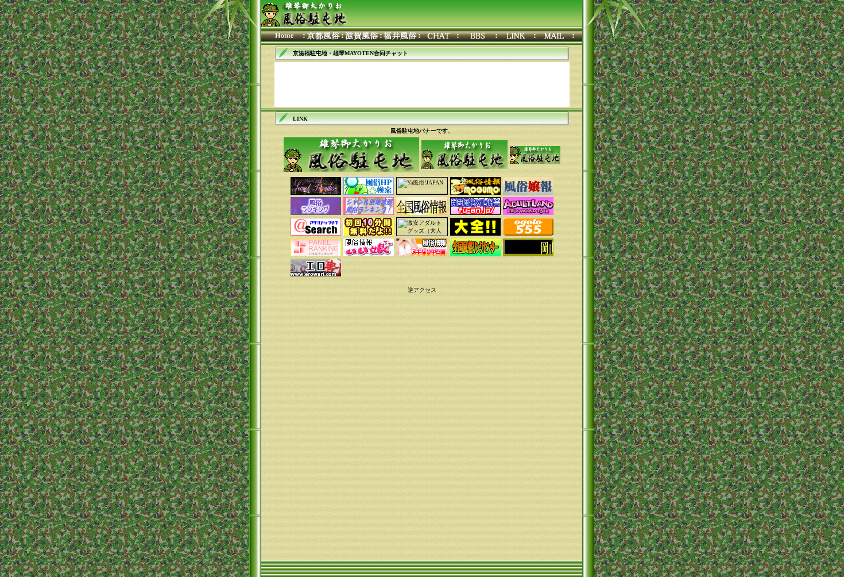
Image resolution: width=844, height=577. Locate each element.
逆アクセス (422, 290)
